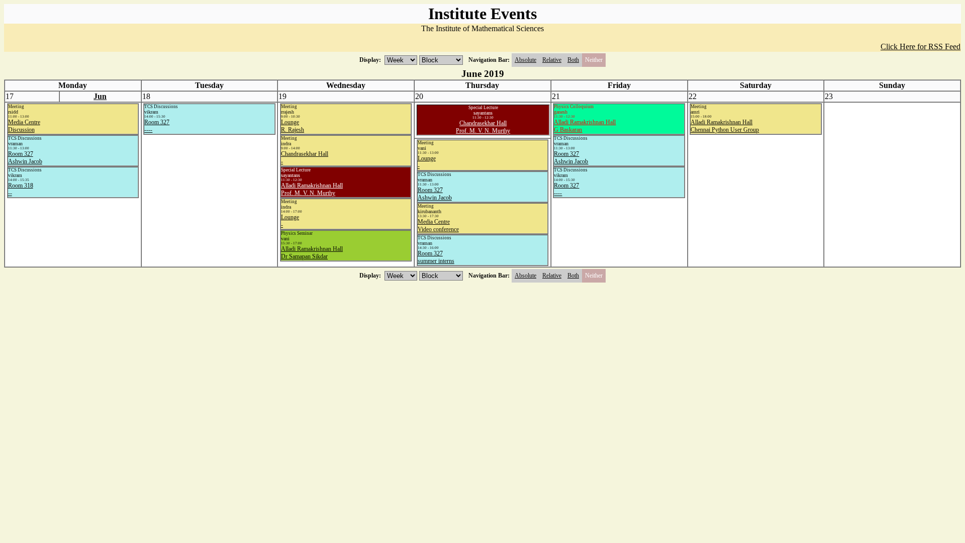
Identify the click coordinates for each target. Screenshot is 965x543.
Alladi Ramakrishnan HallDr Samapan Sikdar (312, 252)
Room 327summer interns (436, 257)
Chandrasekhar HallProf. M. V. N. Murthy (483, 127)
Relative (551, 59)
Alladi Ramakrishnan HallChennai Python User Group (725, 126)
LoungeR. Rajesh (292, 126)
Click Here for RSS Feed (920, 46)
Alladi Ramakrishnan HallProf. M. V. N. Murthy (312, 189)
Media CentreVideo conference (438, 225)
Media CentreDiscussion (24, 126)
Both (573, 59)
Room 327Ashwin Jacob (25, 157)
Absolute (525, 59)
